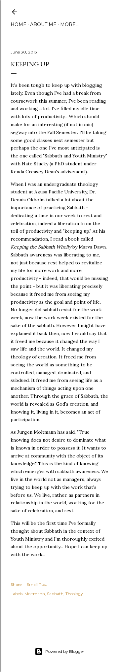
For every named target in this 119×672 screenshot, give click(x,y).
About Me (43, 24)
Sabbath (55, 593)
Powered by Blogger (64, 651)
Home (18, 24)
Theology (74, 593)
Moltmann (34, 593)
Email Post (36, 584)
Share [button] (16, 584)
